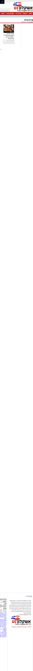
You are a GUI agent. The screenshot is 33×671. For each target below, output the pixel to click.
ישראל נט (4, 631)
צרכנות (23, 22)
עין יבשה (4, 625)
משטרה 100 (3, 602)
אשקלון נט (30, 22)
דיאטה (4, 621)
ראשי (30, 13)
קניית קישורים (3, 613)
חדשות (25, 13)
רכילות (4, 607)
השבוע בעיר (10, 13)
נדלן (2, 600)
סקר (5, 603)
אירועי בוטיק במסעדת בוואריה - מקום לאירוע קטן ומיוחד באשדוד (9, 37)
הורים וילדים (3, 622)
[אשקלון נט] (29, 596)
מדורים (4, 611)
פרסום (3, 636)
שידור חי (18, 13)
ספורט (4, 604)
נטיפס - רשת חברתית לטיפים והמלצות (21, 627)
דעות (5, 610)
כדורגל (4, 609)
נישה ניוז (4, 619)
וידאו (3, 13)
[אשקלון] (21, 11)
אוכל (5, 600)
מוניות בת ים (3, 633)
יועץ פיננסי (3, 627)
